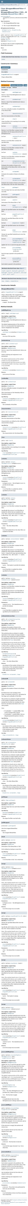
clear (14, 119)
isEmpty (7, 281)
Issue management (20, 1202)
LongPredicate (17, 249)
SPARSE (3, 59)
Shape (2, 187)
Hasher (20, 145)
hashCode (3, 272)
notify (10, 272)
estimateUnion (16, 178)
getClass (20, 271)
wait (4, 274)
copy (2, 281)
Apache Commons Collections (7, 1202)
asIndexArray (16, 99)
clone (2, 271)
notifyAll (16, 272)
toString (23, 272)
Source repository (5, 1203)
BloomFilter (13, 14)
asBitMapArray (16, 92)
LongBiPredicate (17, 242)
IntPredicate (16, 259)
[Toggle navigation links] (2, 2)
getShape (15, 187)
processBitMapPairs (18, 238)
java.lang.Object (5, 16)
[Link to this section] (13, 53)
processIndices (17, 258)
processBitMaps (17, 247)
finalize (14, 271)
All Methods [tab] (5, 85)
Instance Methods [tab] (16, 85)
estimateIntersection (18, 161)
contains (15, 126)
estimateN (15, 171)
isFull (14, 200)
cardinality (16, 106)
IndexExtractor (6, 31)
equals (8, 271)
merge (14, 205)
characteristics (17, 113)
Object (7, 39)
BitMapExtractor (6, 30)
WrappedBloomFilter (11, 4)
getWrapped (16, 194)
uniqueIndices (14, 281)
